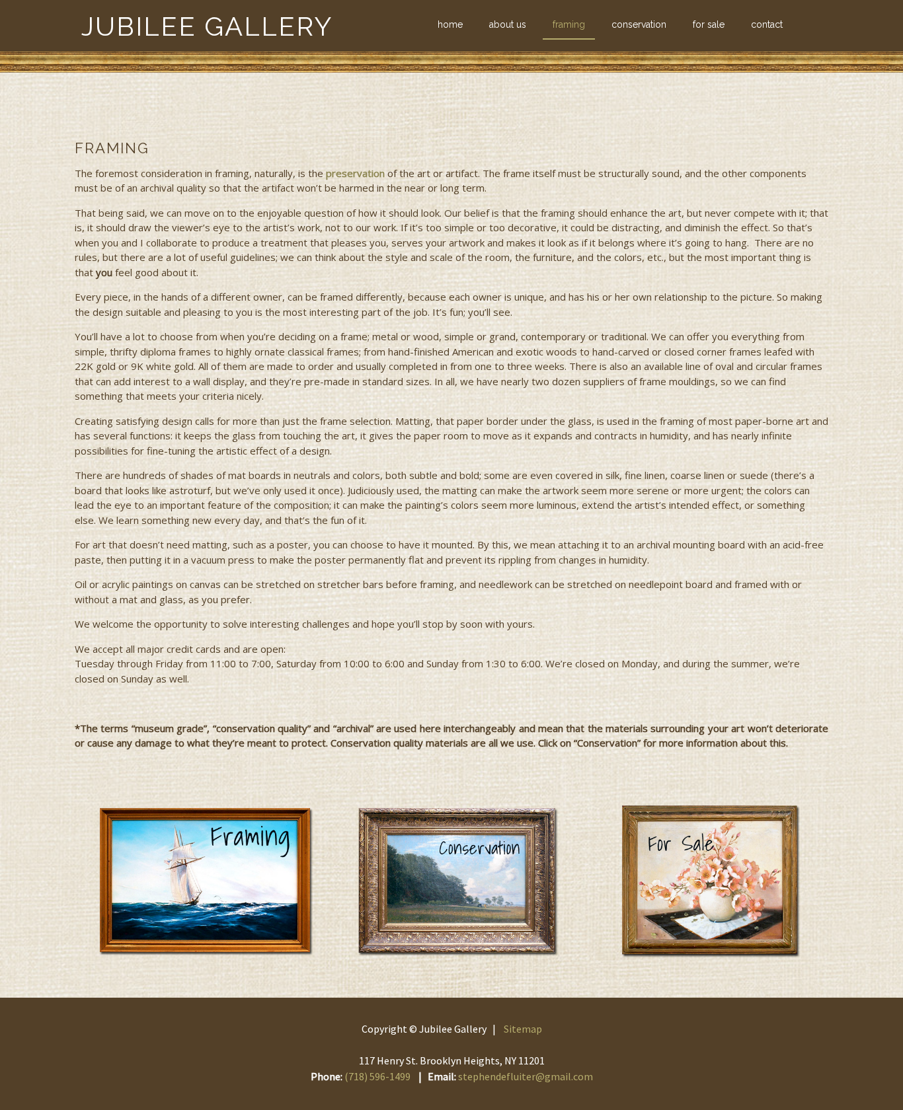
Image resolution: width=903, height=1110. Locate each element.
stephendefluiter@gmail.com (525, 1076)
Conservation (638, 24)
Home (450, 24)
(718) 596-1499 (377, 1076)
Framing (569, 24)
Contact (767, 24)
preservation (355, 173)
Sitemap (523, 1028)
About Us (507, 24)
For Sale (709, 24)
